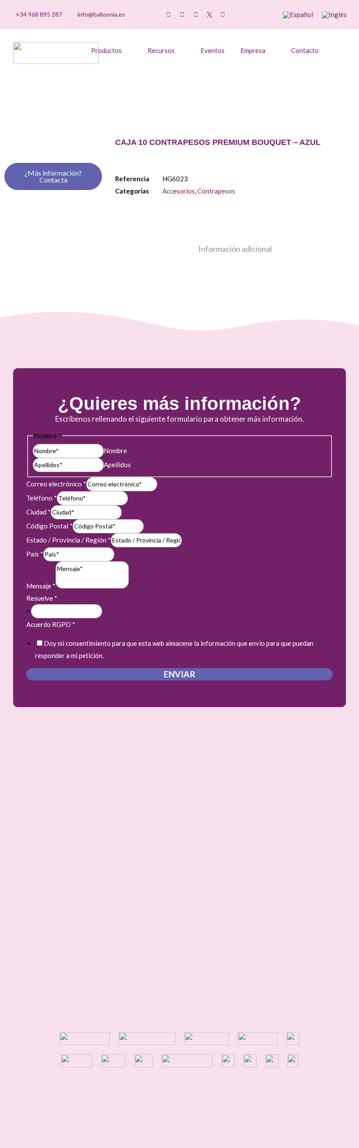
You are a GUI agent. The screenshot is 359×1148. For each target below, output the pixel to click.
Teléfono (41, 498)
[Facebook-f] (223, 14)
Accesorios (178, 191)
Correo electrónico (56, 484)
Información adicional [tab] (235, 249)
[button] (258, 14)
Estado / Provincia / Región (68, 540)
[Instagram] (182, 14)
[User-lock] (236, 14)
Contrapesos (216, 191)
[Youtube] (195, 14)
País (34, 554)
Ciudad (38, 512)
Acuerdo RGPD (50, 624)
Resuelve (41, 598)
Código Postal (49, 526)
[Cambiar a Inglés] (334, 15)
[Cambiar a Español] (297, 15)
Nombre (115, 450)
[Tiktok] (168, 14)
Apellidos (117, 464)
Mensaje (41, 586)
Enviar (179, 674)
